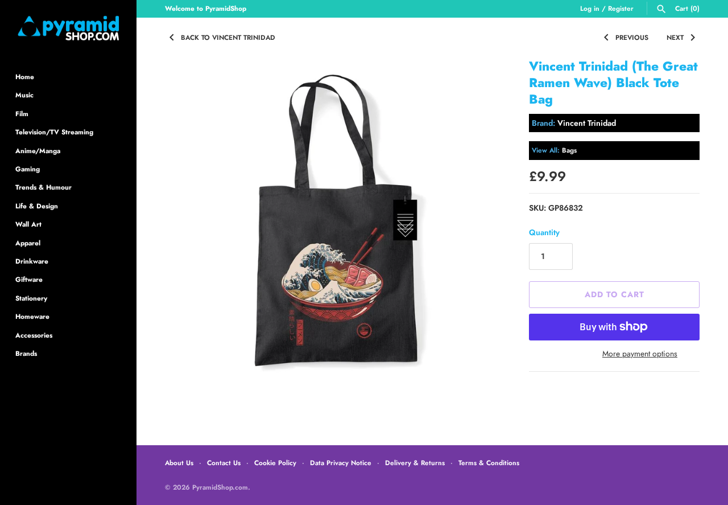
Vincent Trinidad (586, 123)
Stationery (31, 298)
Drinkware (31, 261)
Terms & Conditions (488, 462)
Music (24, 95)
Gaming (27, 169)
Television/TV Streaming (54, 132)
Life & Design (36, 206)
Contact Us (224, 462)
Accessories (33, 335)
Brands (26, 353)
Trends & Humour (43, 187)
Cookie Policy (275, 462)
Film (21, 113)
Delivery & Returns (415, 462)
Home (24, 76)
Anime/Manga (37, 150)
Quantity (544, 232)
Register (621, 8)
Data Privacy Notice (340, 462)
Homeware (32, 316)
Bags (569, 150)
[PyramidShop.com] (68, 28)
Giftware (29, 279)
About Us (179, 462)
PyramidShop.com (220, 487)
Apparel (27, 243)
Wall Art (28, 224)
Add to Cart (614, 294)
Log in (589, 8)
